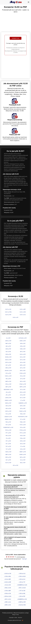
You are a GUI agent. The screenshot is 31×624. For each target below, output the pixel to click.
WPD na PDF (8, 457)
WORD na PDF (23, 454)
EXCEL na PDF (8, 376)
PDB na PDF (22, 414)
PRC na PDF (8, 435)
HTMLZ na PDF (22, 384)
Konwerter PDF (8, 283)
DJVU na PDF (23, 354)
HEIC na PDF (23, 381)
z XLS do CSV (7, 585)
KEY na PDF (22, 397)
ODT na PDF (22, 408)
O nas (17, 614)
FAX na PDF (22, 376)
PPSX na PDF (8, 430)
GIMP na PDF (8, 381)
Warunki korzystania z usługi (21, 613)
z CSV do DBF (7, 590)
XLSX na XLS (23, 314)
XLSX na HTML (8, 312)
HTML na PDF (8, 384)
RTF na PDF (8, 441)
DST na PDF (8, 365)
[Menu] (28, 2)
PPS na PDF (22, 427)
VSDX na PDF (8, 451)
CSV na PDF (8, 351)
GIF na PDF (22, 378)
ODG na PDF (8, 405)
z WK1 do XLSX (22, 587)
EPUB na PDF (23, 373)
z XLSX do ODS (22, 605)
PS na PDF (8, 438)
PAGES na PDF (22, 411)
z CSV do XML (22, 593)
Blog (13, 614)
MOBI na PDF (8, 403)
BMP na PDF (8, 343)
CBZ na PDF (8, 346)
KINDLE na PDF (8, 400)
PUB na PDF (22, 438)
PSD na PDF (22, 435)
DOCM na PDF (8, 357)
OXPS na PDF (8, 411)
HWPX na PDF (23, 386)
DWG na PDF (8, 367)
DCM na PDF (8, 354)
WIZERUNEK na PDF (8, 389)
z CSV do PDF (22, 596)
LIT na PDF (22, 400)
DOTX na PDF (8, 362)
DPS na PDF (22, 362)
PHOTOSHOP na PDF (22, 416)
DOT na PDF (22, 359)
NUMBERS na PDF (23, 403)
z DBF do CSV (7, 605)
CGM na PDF (8, 349)
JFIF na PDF (22, 389)
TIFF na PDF (8, 446)
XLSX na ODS (23, 312)
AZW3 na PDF (8, 340)
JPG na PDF (22, 395)
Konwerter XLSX (8, 210)
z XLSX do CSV (7, 573)
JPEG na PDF (23, 392)
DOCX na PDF (8, 359)
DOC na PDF (22, 357)
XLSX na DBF (23, 309)
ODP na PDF (22, 405)
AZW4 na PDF (23, 340)
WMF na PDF (8, 454)
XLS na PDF (22, 460)
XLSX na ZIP (15, 317)
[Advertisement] (15, 67)
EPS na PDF (8, 373)
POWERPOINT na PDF (8, 427)
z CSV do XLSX (22, 576)
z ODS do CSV (7, 593)
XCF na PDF (8, 460)
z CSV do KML (7, 576)
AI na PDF (8, 338)
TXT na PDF (8, 449)
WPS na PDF (23, 457)
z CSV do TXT (22, 582)
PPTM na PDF (23, 430)
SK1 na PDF (8, 443)
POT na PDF (8, 424)
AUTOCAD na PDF (23, 338)
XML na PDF (22, 462)
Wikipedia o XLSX (8, 212)
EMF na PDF (22, 370)
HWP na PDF (8, 386)
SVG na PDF (22, 443)
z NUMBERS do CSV (22, 599)
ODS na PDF (8, 408)
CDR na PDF (22, 346)
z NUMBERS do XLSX (22, 585)
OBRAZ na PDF (8, 419)
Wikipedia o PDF (8, 285)
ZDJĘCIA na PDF (8, 416)
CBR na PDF (22, 343)
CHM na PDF (23, 349)
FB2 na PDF (8, 378)
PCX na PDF (8, 414)
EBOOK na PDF (8, 370)
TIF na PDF (22, 446)
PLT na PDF (22, 419)
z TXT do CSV (22, 590)
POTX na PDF (23, 424)
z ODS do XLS (22, 573)
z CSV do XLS (22, 579)
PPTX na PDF (23, 432)
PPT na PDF (8, 432)
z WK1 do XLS (7, 599)
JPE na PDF (8, 395)
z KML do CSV (7, 587)
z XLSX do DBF (7, 582)
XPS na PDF (15, 465)
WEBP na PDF (23, 451)
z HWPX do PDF (22, 602)
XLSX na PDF (8, 314)
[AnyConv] (15, 2)
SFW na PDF (23, 441)
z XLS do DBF (7, 579)
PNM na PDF (23, 422)
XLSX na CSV (8, 309)
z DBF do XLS (7, 602)
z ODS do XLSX (7, 596)
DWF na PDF (23, 365)
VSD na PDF (22, 449)
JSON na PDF (8, 397)
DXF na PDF (22, 367)
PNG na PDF (8, 422)
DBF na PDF (22, 351)
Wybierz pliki (15, 38)
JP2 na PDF (8, 392)
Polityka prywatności (7, 613)
